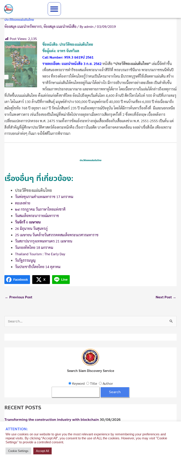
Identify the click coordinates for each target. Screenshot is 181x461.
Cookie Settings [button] (18, 451)
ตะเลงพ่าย (22, 203)
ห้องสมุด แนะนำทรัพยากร (23, 26)
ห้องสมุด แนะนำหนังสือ (59, 26)
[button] (54, 9)
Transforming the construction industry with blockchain (51, 419)
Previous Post (18, 297)
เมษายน (34, 222)
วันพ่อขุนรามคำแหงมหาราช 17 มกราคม (44, 196)
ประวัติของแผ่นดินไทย (33, 190)
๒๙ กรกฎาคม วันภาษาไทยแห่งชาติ (40, 209)
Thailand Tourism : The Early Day (40, 253)
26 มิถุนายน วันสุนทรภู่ (31, 228)
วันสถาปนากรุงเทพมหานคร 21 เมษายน (43, 241)
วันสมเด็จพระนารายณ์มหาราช (37, 215)
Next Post (166, 297)
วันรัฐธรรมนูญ (25, 260)
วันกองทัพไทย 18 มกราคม (34, 247)
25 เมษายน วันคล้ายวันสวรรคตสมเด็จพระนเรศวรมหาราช (56, 234)
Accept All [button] (42, 451)
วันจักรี (20, 222)
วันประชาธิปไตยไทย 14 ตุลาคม (37, 266)
